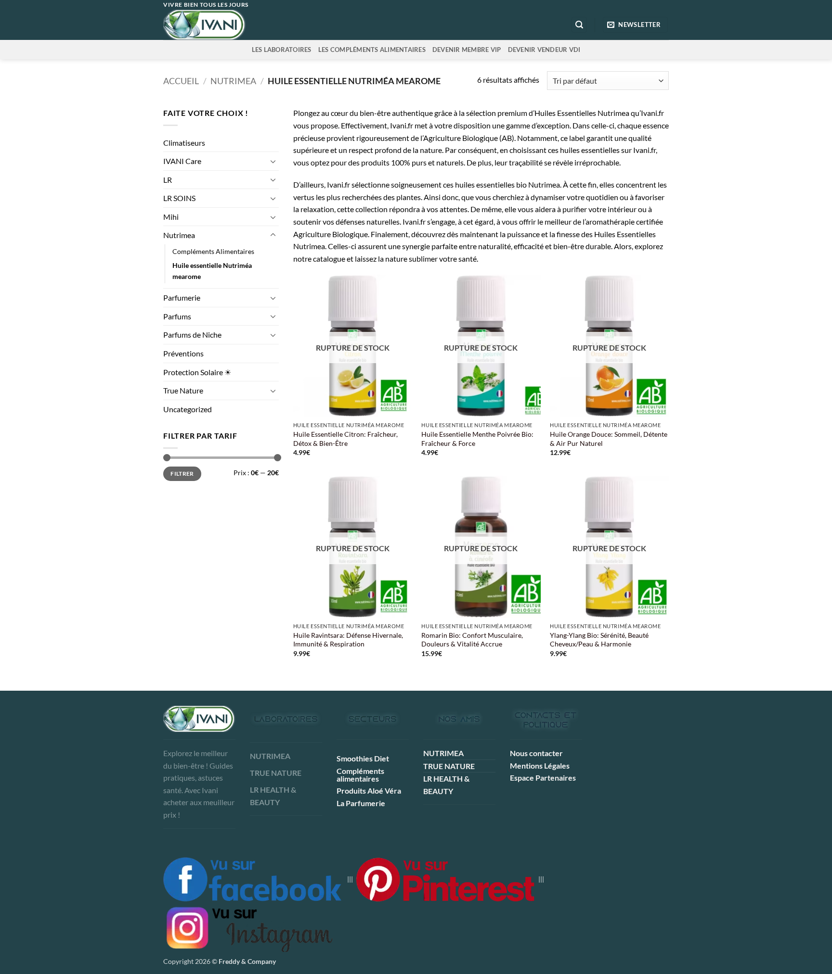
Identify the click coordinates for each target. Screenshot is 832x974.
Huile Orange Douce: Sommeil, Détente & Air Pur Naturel (608, 438)
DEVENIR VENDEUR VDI (544, 49)
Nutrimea (233, 81)
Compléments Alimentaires (213, 251)
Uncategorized (187, 409)
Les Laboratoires (282, 49)
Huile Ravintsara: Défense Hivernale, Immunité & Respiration (348, 639)
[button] (579, 25)
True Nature (183, 390)
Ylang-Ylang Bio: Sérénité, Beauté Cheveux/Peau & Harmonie (599, 639)
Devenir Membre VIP (466, 49)
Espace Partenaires (543, 777)
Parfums (177, 316)
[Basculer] (273, 161)
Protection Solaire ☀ (197, 372)
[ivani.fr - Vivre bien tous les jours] (224, 25)
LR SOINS (179, 197)
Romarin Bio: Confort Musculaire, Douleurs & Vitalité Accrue (472, 639)
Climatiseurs (184, 142)
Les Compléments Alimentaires (372, 49)
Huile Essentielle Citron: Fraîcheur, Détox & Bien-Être (345, 438)
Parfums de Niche (192, 334)
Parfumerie (181, 297)
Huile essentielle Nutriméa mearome (212, 270)
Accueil (181, 81)
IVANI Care (182, 160)
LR (167, 179)
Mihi (171, 216)
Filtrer (182, 473)
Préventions (183, 353)
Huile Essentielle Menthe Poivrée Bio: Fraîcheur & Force (477, 438)
